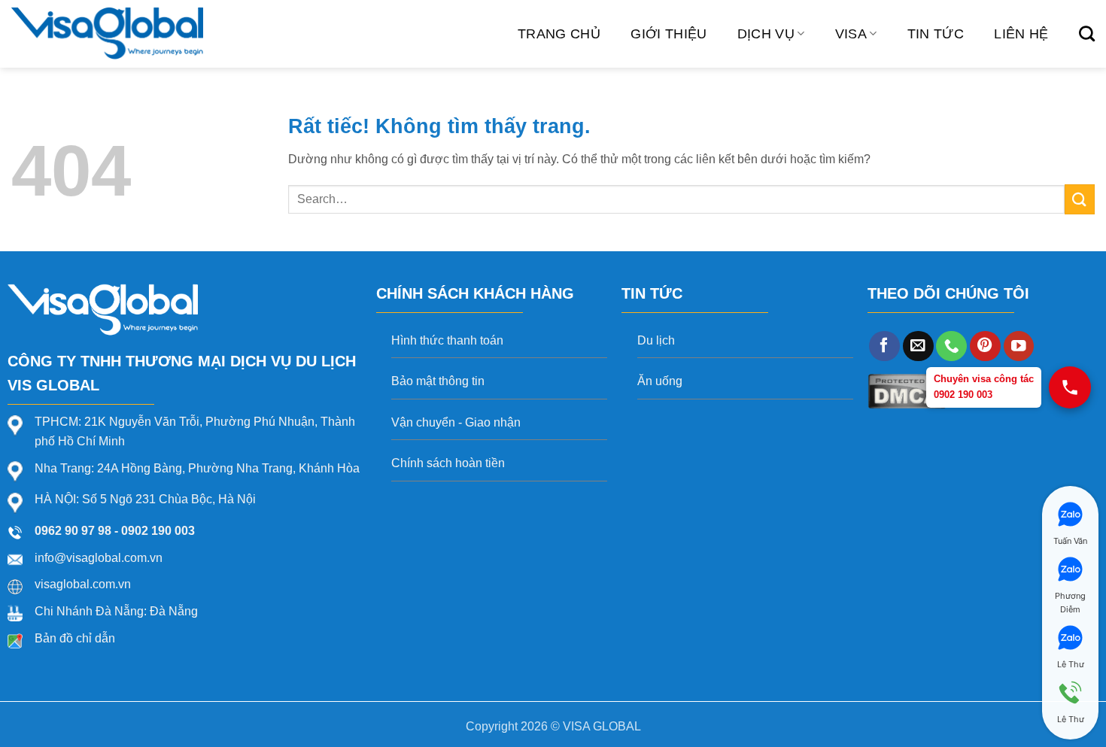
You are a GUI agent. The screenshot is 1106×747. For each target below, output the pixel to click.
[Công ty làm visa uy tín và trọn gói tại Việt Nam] (107, 34)
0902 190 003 (158, 530)
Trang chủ (559, 33)
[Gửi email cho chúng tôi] (918, 346)
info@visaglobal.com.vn (99, 557)
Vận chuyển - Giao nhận (456, 422)
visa (851, 33)
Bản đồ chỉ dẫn (75, 638)
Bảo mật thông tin (438, 381)
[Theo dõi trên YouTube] (1019, 346)
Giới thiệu (668, 33)
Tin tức (935, 33)
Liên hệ (1021, 33)
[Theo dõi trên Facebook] (884, 346)
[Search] (1087, 33)
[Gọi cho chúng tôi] (951, 346)
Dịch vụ (766, 33)
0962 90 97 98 (73, 530)
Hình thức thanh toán (447, 340)
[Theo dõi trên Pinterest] (985, 346)
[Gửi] (1080, 199)
